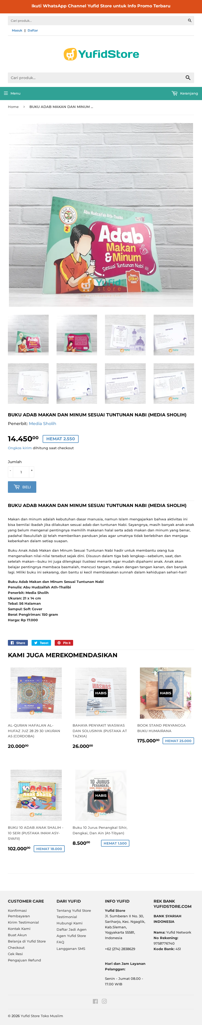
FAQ (60, 942)
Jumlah (15, 461)
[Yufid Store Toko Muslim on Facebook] (95, 1002)
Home (13, 107)
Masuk (17, 30)
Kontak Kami (19, 928)
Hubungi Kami (70, 923)
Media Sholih (42, 423)
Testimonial (67, 917)
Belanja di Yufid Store (27, 941)
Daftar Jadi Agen (72, 929)
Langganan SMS (71, 948)
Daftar (33, 30)
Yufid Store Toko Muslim (42, 1016)
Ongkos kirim (20, 448)
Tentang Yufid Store (74, 910)
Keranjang (188, 93)
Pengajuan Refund (24, 960)
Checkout (16, 947)
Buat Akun (17, 935)
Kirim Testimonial (23, 922)
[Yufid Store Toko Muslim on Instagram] (104, 1002)
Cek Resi (15, 954)
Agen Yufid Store (71, 936)
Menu (16, 93)
